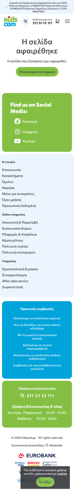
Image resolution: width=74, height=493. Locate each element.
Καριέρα (8, 188)
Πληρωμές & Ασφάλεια (19, 234)
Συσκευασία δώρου (16, 228)
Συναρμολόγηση (14, 275)
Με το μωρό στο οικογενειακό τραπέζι (37, 336)
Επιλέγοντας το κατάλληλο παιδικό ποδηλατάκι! (37, 356)
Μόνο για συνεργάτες (18, 194)
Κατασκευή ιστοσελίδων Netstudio (37, 445)
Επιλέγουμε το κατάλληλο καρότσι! (37, 318)
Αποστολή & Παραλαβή (20, 222)
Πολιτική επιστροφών (18, 252)
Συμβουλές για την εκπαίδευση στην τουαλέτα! (37, 366)
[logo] (10, 21)
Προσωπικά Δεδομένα (19, 206)
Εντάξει (45, 482)
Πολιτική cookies (15, 246)
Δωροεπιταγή (12, 287)
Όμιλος (7, 182)
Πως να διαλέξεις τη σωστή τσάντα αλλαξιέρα (37, 326)
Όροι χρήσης (12, 200)
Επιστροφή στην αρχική (37, 72)
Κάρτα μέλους (12, 240)
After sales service (15, 281)
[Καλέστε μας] (26, 21)
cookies (62, 473)
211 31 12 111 (40, 395)
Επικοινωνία (11, 170)
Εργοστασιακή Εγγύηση (20, 269)
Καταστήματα (12, 176)
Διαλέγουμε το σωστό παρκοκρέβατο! (37, 346)
